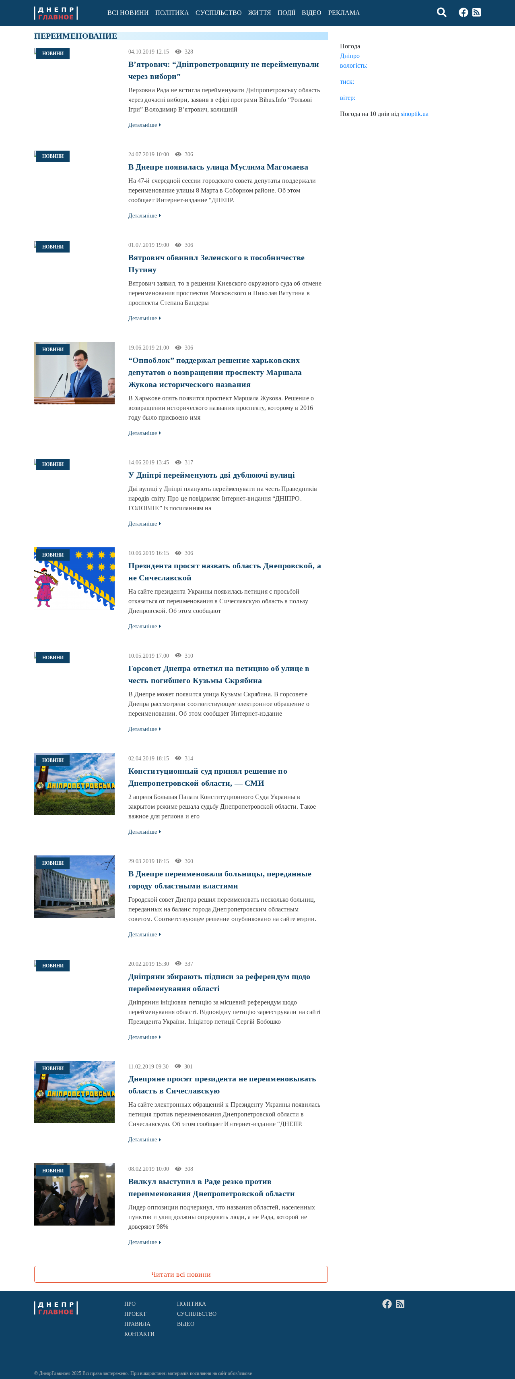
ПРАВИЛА (137, 1324)
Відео (311, 12)
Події (286, 12)
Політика (172, 12)
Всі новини (128, 12)
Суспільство (219, 12)
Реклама (344, 12)
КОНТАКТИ (139, 1334)
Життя (259, 12)
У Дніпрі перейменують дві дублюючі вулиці (211, 474)
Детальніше (142, 125)
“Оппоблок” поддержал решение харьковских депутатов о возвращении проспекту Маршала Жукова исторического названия (215, 372)
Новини (53, 53)
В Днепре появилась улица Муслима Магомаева (218, 166)
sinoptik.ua (414, 113)
